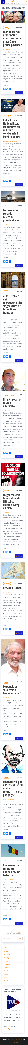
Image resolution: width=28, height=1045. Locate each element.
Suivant (18, 932)
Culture (5, 948)
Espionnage (6, 958)
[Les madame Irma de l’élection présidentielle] (13, 196)
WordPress (17, 1040)
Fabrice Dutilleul (7, 410)
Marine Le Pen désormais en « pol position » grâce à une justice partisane (12, 38)
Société (12, 395)
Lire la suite (19, 93)
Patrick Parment (7, 592)
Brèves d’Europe (12, 588)
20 (14, 932)
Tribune (6, 981)
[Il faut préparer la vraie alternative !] (13, 379)
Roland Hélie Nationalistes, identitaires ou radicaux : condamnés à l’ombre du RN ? (12, 128)
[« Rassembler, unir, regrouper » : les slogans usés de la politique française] (13, 279)
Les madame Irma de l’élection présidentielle (11, 215)
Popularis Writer (14, 1042)
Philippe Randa (7, 49)
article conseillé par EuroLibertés (10, 141)
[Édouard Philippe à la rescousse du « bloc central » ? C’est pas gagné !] (13, 759)
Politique (6, 27)
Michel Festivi (6, 512)
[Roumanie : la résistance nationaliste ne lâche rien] (13, 850)
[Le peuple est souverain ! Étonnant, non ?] (13, 659)
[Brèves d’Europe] (13, 571)
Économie (6, 951)
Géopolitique (7, 583)
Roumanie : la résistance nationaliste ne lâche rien (11, 870)
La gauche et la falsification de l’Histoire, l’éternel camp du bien (11, 501)
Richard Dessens (7, 697)
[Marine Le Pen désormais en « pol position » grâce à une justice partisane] (13, 17)
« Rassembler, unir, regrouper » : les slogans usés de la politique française (12, 304)
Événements (7, 961)
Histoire (6, 116)
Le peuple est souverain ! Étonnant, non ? (12, 689)
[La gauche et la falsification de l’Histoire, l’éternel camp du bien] (13, 474)
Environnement (7, 954)
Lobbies (6, 971)
